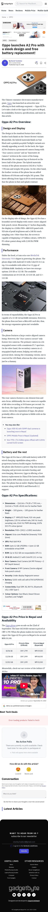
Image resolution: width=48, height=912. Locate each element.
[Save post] (41, 63)
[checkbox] (11, 846)
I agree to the (25, 846)
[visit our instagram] (19, 895)
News (11, 10)
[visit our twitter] (29, 895)
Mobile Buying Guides (11, 870)
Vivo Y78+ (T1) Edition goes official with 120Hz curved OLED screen (26, 442)
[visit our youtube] (14, 895)
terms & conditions (31, 846)
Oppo (9, 103)
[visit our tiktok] (34, 895)
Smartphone (12, 41)
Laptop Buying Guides (11, 873)
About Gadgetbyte (34, 870)
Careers (34, 867)
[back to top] (44, 907)
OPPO (11, 17)
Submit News (34, 865)
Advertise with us (34, 873)
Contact (34, 878)
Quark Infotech (34, 901)
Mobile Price (30, 10)
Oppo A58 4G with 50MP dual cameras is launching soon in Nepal (23, 430)
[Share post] (45, 63)
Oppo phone (10, 625)
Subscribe (24, 851)
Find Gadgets (11, 878)
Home (3, 10)
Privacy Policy (34, 875)
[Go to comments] (36, 63)
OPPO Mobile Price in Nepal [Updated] (22, 435)
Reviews (19, 10)
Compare (11, 875)
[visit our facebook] (24, 895)
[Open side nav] (45, 3)
